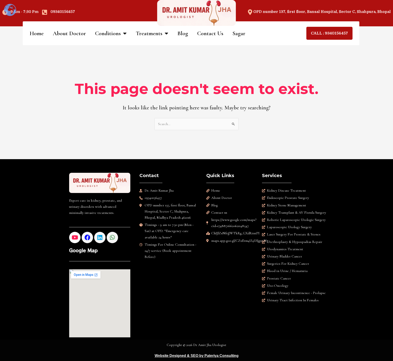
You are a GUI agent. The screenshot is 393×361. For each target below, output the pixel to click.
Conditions (108, 33)
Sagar (238, 33)
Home (37, 33)
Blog (182, 33)
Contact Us (210, 33)
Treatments (149, 33)
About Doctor (69, 33)
